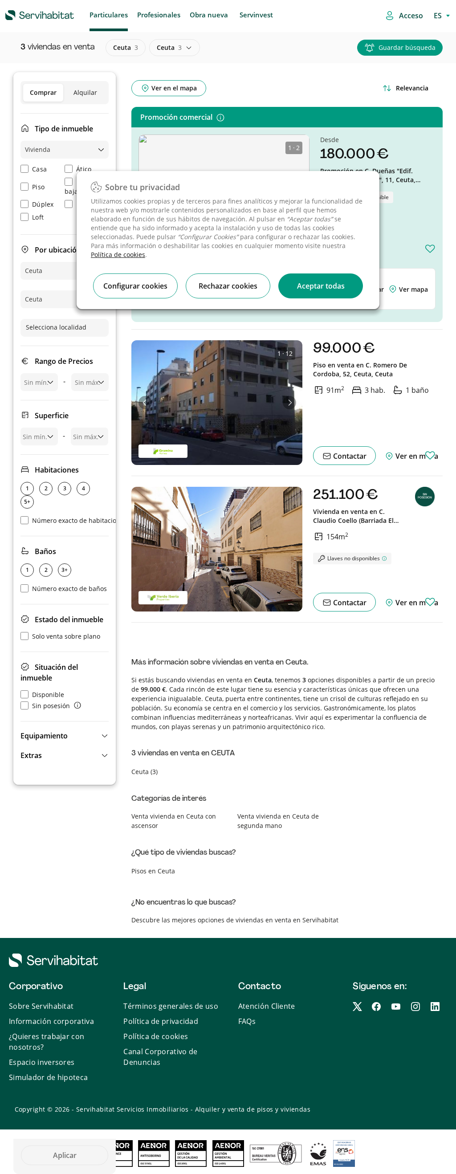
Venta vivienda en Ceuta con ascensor (173, 821)
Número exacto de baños (69, 588)
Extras (31, 755)
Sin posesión (51, 705)
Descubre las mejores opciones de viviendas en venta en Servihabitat (234, 920)
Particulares (109, 14)
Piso (38, 187)
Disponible (48, 694)
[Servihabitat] (25, 14)
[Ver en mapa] (393, 289)
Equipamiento (44, 736)
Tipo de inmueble (64, 129)
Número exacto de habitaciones (79, 520)
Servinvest (256, 14)
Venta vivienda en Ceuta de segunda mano (278, 821)
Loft (38, 217)
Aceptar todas (321, 286)
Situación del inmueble (49, 672)
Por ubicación (58, 250)
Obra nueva (209, 14)
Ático (84, 169)
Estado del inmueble (69, 619)
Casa (39, 169)
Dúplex (43, 204)
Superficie (52, 415)
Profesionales (158, 14)
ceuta (125, 47)
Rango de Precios (64, 361)
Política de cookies (118, 254)
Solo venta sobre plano (66, 636)
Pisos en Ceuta (153, 871)
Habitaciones (57, 470)
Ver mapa (413, 289)
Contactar (348, 456)
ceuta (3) (144, 771)
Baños (45, 551)
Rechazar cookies (228, 286)
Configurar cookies (135, 286)
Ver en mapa (416, 456)
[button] (64, 735)
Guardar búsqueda (407, 47)
